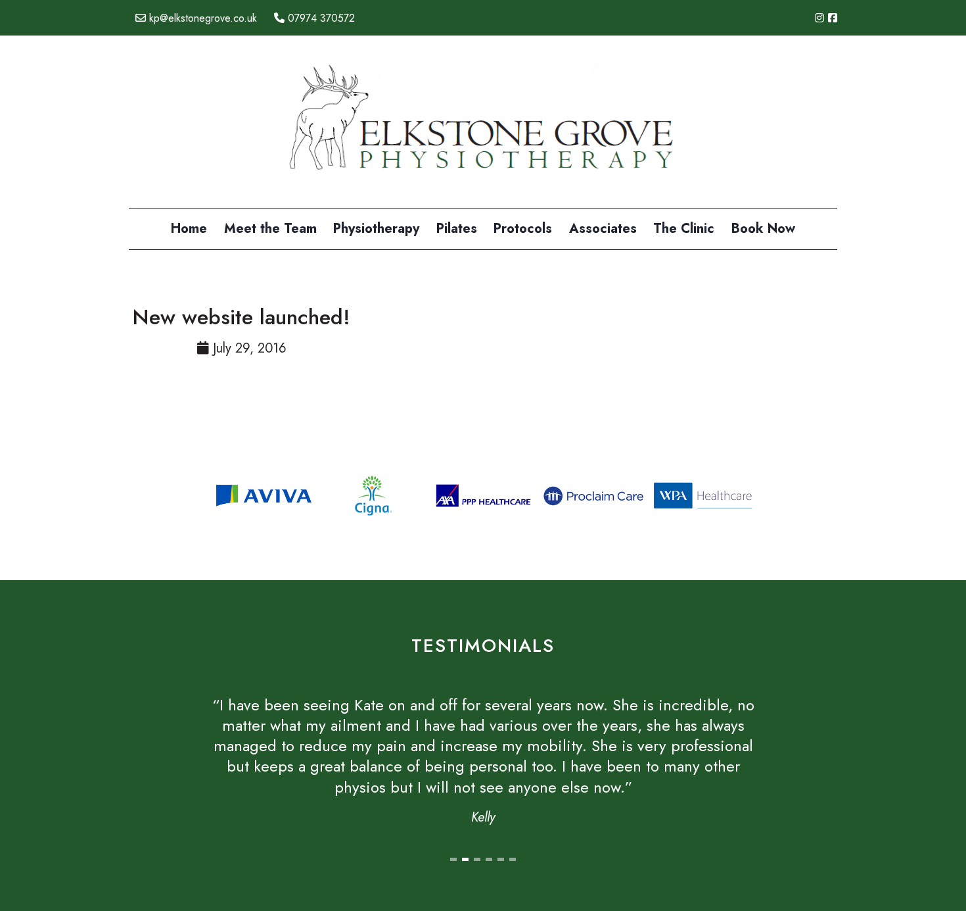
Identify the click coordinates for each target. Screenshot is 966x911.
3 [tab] (477, 859)
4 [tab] (489, 859)
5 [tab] (500, 859)
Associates (603, 228)
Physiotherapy (376, 228)
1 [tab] (453, 859)
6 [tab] (512, 859)
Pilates (456, 228)
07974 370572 (320, 18)
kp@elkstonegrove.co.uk (201, 18)
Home (189, 228)
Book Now (763, 228)
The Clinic (683, 228)
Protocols (523, 228)
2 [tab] (465, 859)
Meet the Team (270, 228)
